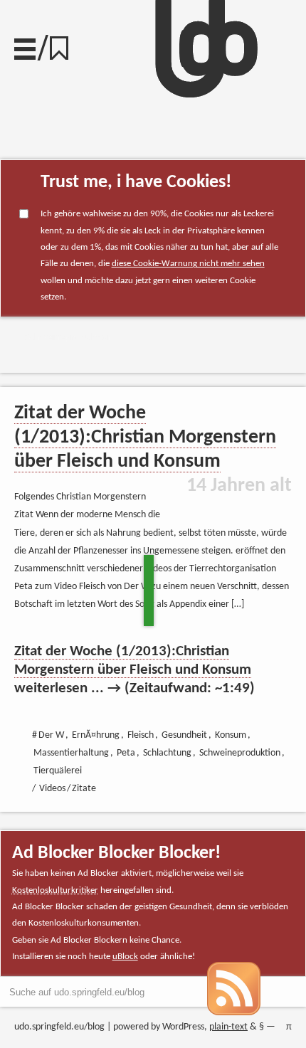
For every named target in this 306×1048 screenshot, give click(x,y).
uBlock (125, 956)
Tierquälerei (57, 771)
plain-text (228, 1027)
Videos (52, 788)
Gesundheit (184, 735)
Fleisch (140, 735)
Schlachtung (167, 753)
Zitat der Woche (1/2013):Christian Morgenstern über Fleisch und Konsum (145, 437)
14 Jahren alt (239, 486)
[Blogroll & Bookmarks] (64, 44)
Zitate (84, 788)
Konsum (230, 735)
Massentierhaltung (71, 753)
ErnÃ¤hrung (96, 735)
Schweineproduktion (69, 337)
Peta (126, 753)
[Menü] (25, 45)
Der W (51, 735)
